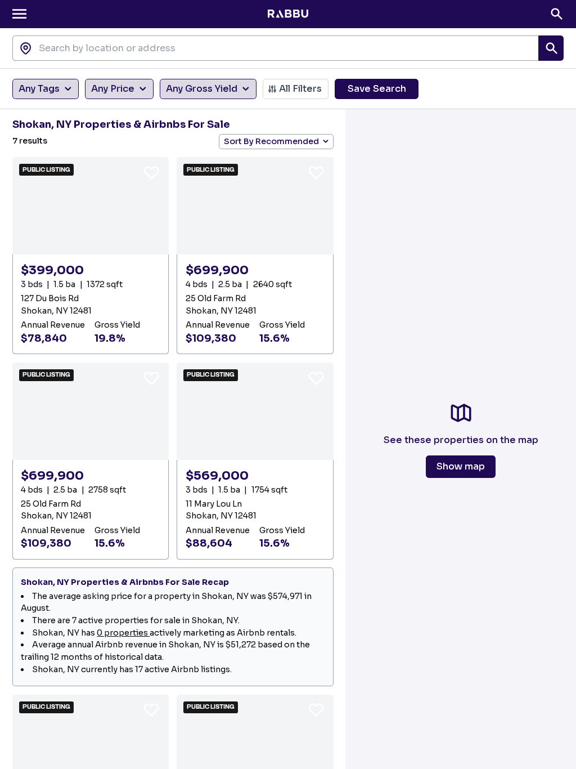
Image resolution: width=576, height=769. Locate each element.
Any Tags (39, 89)
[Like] (151, 172)
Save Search (377, 89)
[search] (551, 48)
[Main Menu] (19, 14)
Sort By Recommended (271, 141)
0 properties (123, 633)
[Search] (557, 14)
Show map (460, 466)
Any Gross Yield (201, 89)
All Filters (300, 89)
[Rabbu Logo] (287, 14)
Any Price (112, 89)
